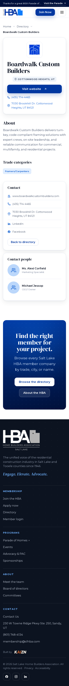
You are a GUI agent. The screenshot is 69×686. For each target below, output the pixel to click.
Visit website (42, 89)
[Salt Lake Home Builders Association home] (13, 12)
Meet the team (13, 581)
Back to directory (23, 242)
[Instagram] (16, 676)
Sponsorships (13, 560)
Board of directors (15, 588)
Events (8, 547)
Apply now (10, 505)
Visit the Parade (53, 3)
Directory (23, 26)
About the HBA (34, 392)
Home (7, 26)
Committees (12, 595)
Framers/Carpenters (17, 171)
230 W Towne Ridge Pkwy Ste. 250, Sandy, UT (32, 625)
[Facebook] (6, 676)
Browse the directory (34, 382)
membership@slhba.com (21, 641)
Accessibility (42, 668)
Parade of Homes (16, 540)
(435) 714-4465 (20, 97)
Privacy (28, 668)
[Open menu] (62, 12)
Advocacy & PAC (14, 553)
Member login (13, 519)
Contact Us (11, 616)
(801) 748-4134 (13, 634)
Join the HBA (12, 498)
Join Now (45, 12)
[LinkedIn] (25, 676)
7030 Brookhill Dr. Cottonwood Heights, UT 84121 (32, 105)
